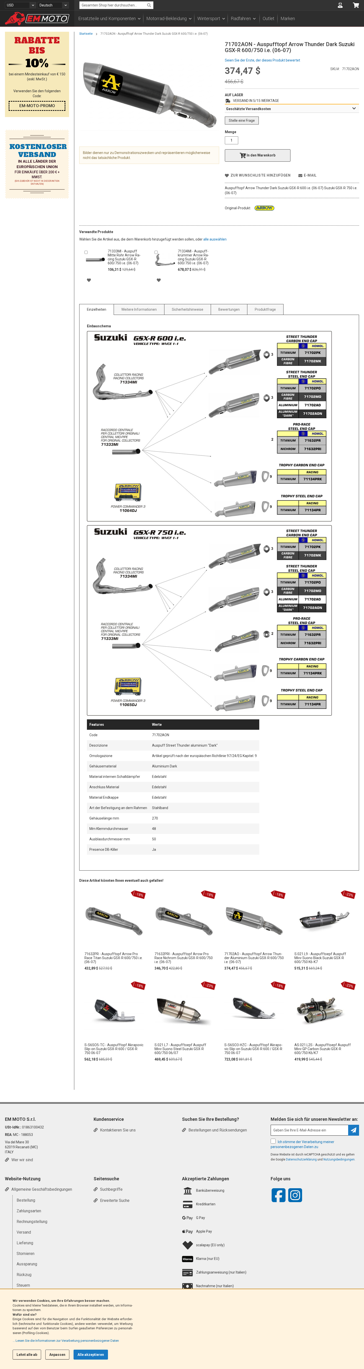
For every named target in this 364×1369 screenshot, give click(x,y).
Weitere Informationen (139, 309)
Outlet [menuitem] (268, 18)
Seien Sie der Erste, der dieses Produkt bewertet (262, 60)
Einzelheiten (96, 309)
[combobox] (116, 5)
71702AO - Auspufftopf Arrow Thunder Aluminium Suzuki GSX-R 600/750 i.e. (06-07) (254, 958)
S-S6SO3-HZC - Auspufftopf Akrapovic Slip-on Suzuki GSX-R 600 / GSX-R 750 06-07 (253, 1049)
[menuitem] (109, 19)
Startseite (86, 33)
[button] (20, 5)
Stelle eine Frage (242, 120)
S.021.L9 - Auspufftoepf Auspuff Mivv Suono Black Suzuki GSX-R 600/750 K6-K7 (320, 958)
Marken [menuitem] (288, 18)
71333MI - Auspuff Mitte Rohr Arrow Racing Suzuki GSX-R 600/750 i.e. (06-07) (124, 257)
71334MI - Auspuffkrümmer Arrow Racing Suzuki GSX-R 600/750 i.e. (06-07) (193, 257)
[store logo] (37, 19)
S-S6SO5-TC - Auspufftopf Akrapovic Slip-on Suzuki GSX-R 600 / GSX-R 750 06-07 (113, 1049)
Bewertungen (229, 309)
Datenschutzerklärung (301, 1159)
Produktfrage (265, 309)
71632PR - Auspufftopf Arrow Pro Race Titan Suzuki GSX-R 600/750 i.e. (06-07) (113, 958)
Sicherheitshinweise (187, 309)
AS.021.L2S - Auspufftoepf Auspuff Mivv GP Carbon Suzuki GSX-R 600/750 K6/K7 (322, 1049)
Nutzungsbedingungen (339, 1159)
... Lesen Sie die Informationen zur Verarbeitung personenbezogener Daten (66, 1340)
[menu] (219, 19)
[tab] (292, 108)
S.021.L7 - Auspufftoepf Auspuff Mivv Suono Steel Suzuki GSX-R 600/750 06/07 (180, 1049)
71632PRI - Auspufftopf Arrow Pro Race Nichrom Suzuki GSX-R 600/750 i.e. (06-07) (184, 958)
